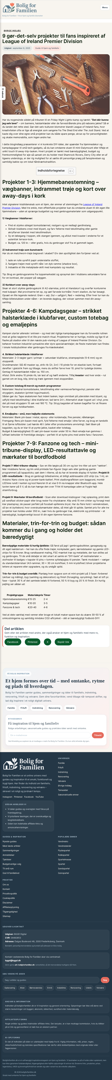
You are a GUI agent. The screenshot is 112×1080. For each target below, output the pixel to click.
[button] (3, 93)
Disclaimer (7, 902)
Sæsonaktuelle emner (68, 794)
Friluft (24, 708)
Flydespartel (64, 850)
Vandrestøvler (64, 846)
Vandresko (63, 841)
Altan (22, 988)
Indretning (37, 708)
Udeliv (89, 988)
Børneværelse (36, 988)
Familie (11, 708)
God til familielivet (11, 873)
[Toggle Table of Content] (69, 171)
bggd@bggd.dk (13, 960)
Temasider (63, 790)
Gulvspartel (63, 873)
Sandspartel (64, 868)
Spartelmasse (64, 859)
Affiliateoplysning (11, 907)
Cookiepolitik (9, 898)
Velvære (70, 708)
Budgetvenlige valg (12, 864)
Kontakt (6, 889)
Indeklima (61, 988)
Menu (105, 7)
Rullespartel (63, 855)
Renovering (54, 708)
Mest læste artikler (11, 846)
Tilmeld (98, 735)
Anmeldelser (8, 855)
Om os (6, 884)
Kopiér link (63, 641)
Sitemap (6, 916)
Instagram (7, 797)
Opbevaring (10, 988)
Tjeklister (7, 859)
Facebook (12, 641)
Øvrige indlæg (12, 30)
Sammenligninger (11, 850)
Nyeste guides (9, 841)
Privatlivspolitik (10, 893)
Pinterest (32, 641)
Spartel (61, 864)
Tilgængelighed (10, 911)
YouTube (39, 797)
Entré (49, 988)
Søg (105, 980)
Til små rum (8, 868)
